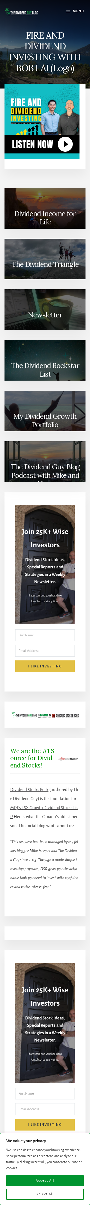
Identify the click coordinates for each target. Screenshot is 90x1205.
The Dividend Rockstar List (45, 370)
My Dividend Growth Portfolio (45, 420)
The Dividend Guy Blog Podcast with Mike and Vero (45, 474)
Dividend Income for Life (45, 218)
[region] (45, 1169)
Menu (78, 11)
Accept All (45, 1180)
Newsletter (45, 314)
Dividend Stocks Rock (29, 790)
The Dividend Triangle (45, 264)
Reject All (45, 1194)
